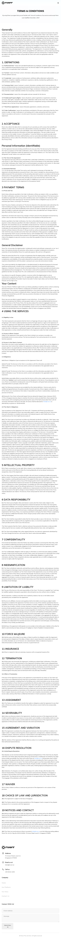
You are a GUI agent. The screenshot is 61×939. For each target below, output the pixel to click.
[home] (7, 2)
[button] (58, 3)
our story (5, 892)
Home (4, 883)
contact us (5, 896)
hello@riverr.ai (47, 401)
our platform (6, 887)
